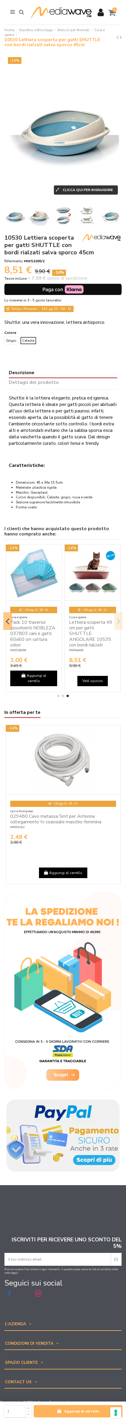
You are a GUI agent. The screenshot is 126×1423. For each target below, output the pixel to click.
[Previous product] (118, 37)
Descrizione (21, 373)
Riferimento (13, 261)
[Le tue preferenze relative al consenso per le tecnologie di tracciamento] (115, 1412)
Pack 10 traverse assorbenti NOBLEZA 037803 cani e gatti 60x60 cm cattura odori (32, 633)
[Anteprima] (57, 553)
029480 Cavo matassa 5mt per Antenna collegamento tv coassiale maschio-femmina (55, 819)
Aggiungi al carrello (81, 1411)
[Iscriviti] (116, 1259)
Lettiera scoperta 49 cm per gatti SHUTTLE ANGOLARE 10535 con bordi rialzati (90, 633)
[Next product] (121, 37)
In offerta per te (22, 712)
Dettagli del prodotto (34, 382)
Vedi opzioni (92, 681)
